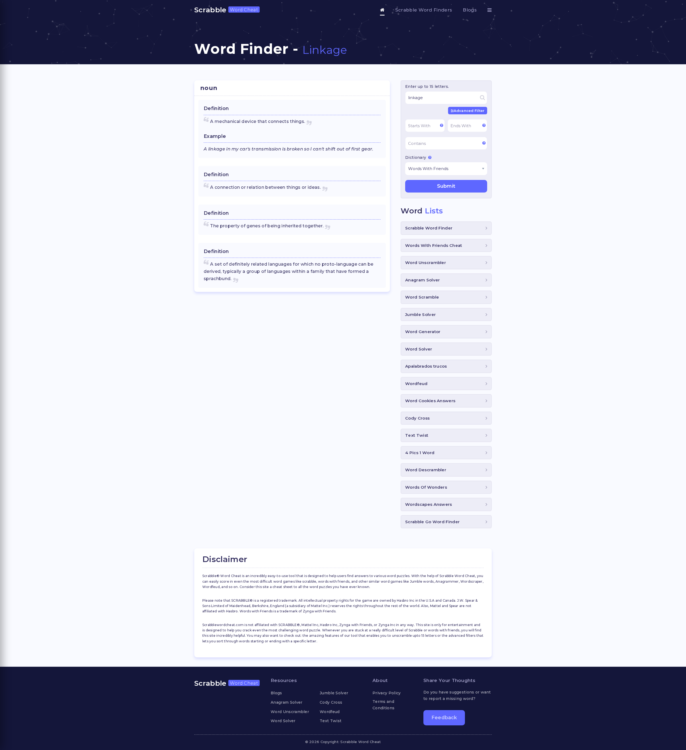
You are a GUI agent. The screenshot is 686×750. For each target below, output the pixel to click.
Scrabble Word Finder (428, 228)
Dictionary (416, 157)
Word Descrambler (425, 469)
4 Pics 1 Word (419, 452)
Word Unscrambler (425, 262)
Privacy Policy (386, 693)
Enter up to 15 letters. (427, 86)
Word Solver (418, 349)
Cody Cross (417, 418)
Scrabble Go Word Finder (432, 521)
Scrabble (226, 10)
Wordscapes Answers (428, 504)
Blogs (470, 10)
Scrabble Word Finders (423, 10)
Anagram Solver (422, 279)
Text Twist (416, 435)
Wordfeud (416, 383)
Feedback (444, 718)
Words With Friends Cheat (433, 245)
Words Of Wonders (426, 487)
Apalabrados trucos (426, 366)
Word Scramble (422, 297)
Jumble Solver (420, 314)
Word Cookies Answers (430, 400)
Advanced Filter (469, 110)
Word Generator (422, 331)
